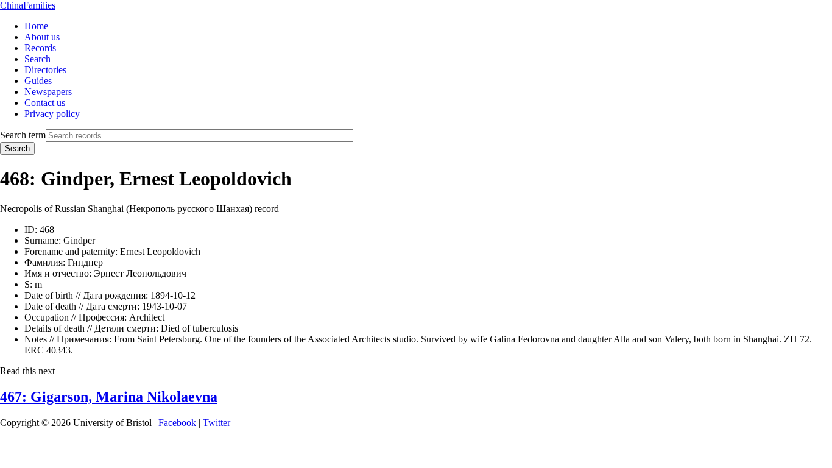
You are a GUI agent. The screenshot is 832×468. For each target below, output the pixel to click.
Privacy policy (52, 113)
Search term (23, 135)
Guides (38, 81)
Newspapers (48, 92)
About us (42, 37)
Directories (45, 70)
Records (40, 48)
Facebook (177, 422)
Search (37, 59)
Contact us (44, 103)
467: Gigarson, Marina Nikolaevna (108, 397)
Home (36, 26)
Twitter (216, 422)
